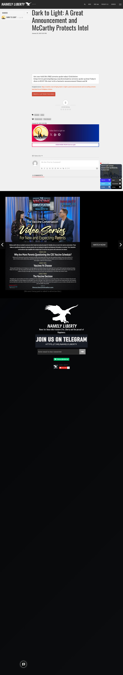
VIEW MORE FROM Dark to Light (66, 144)
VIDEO (95, 4)
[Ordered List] (52, 168)
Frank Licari (38, 119)
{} (65, 168)
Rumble (37, 115)
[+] (68, 168)
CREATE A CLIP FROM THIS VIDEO (43, 94)
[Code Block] (60, 168)
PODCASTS (104, 4)
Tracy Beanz (47, 119)
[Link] (63, 168)
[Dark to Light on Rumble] (20, 17)
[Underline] (47, 168)
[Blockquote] (58, 168)
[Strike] (50, 168)
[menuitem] (85, 4)
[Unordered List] (55, 168)
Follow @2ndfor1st (62, 359)
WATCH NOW (99, 245)
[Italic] (44, 168)
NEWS (89, 4)
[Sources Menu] (120, 4)
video (42, 115)
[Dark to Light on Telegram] (22, 17)
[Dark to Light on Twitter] (18, 17)
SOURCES (113, 4)
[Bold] (41, 168)
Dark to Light (11, 17)
